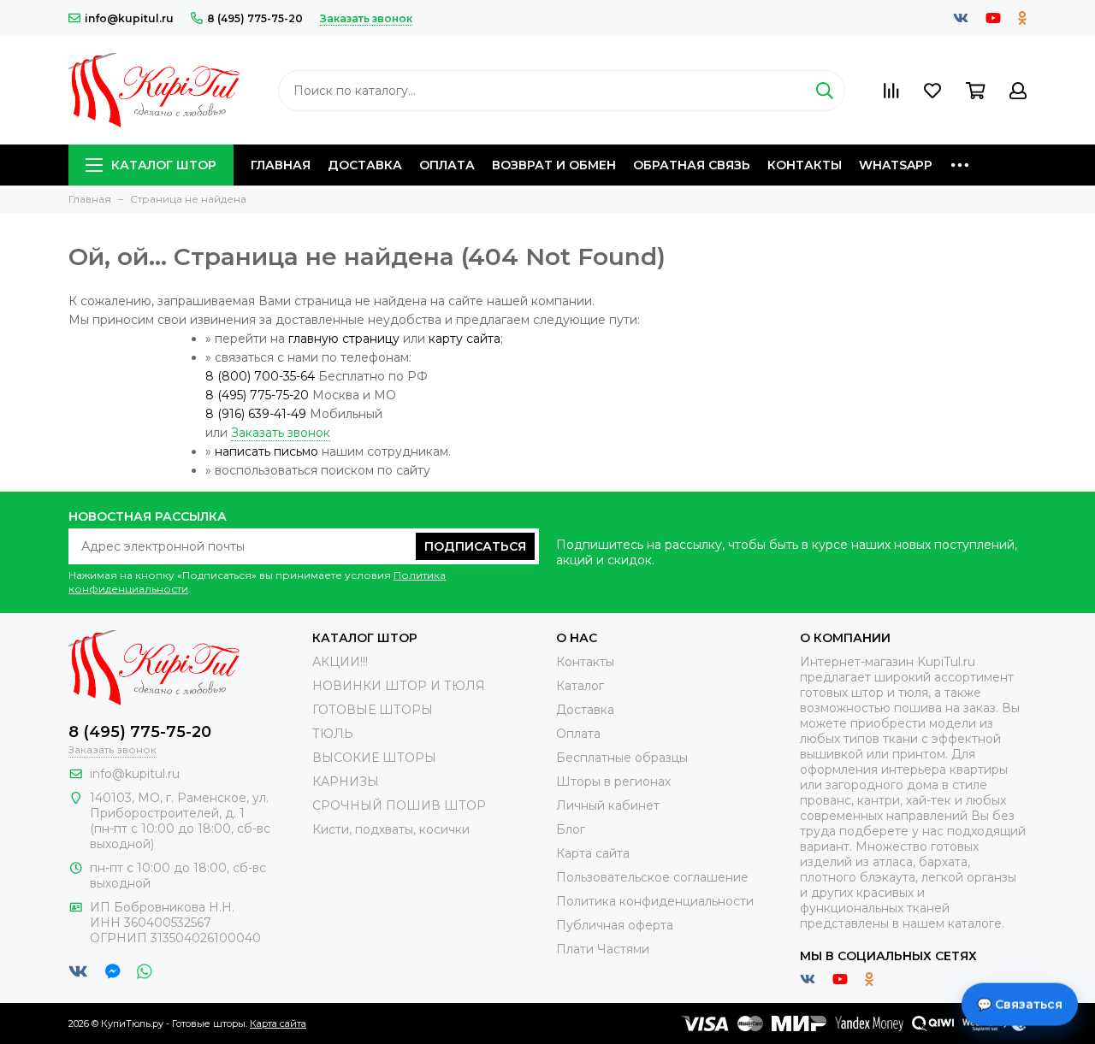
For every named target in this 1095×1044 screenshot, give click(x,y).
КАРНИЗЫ (345, 781)
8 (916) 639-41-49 (255, 414)
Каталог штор (163, 165)
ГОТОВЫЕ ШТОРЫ (372, 709)
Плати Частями (602, 949)
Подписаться (475, 546)
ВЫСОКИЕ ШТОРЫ (374, 757)
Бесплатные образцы (622, 757)
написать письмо (266, 451)
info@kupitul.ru (129, 18)
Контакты (804, 165)
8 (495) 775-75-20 (255, 18)
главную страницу (344, 338)
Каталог (580, 685)
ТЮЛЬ (332, 733)
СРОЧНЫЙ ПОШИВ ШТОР (399, 805)
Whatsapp (895, 165)
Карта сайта (593, 853)
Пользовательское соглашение (652, 877)
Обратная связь (691, 165)
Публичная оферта (614, 925)
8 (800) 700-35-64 (260, 376)
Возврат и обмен (554, 165)
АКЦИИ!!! (340, 661)
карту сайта (464, 338)
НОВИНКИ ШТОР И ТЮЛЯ (398, 685)
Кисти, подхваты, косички (391, 829)
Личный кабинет (608, 805)
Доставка (365, 165)
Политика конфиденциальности (655, 901)
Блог (570, 829)
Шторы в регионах (613, 781)
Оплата (447, 165)
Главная (281, 165)
